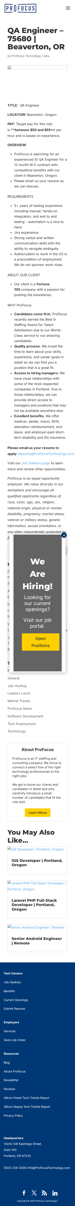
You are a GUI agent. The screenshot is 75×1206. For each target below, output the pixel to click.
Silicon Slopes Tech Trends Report (27, 1106)
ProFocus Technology (26, 56)
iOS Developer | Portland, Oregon (37, 862)
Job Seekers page (35, 463)
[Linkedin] (55, 1193)
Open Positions (40, 642)
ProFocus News (20, 708)
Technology (17, 731)
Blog (7, 1062)
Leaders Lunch (19, 693)
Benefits (9, 991)
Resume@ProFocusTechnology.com (46, 454)
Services (9, 1031)
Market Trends (19, 701)
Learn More (38, 812)
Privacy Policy (13, 1115)
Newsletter (11, 1080)
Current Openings (16, 1000)
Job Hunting (17, 686)
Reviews (9, 1089)
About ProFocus (14, 1071)
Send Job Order (15, 1040)
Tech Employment (22, 724)
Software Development (25, 716)
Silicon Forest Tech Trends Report (26, 1097)
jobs (46, 56)
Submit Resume (14, 1008)
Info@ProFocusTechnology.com (48, 1167)
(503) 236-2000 (15, 1167)
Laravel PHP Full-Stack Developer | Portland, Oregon (34, 905)
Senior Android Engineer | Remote (37, 940)
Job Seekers (12, 982)
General (14, 678)
